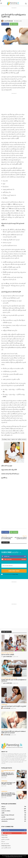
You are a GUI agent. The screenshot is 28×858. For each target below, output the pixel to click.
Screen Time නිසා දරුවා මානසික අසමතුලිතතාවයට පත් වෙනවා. (13, 680)
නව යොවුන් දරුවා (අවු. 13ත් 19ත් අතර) (7, 771)
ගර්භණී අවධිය (4, 704)
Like (25, 556)
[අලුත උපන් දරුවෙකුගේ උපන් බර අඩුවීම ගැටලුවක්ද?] (14, 694)
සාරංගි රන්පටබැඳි (9, 20)
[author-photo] (2, 656)
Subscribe (23, 559)
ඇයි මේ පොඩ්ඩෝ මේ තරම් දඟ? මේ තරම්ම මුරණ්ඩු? (6, 538)
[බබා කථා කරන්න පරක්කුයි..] (14, 643)
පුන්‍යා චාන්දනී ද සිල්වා (7, 656)
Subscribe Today (14, 571)
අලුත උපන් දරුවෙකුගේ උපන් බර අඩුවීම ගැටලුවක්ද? (13, 706)
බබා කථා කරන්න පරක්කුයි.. (7, 654)
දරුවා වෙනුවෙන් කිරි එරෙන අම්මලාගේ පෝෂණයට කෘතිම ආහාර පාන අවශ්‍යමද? (13, 732)
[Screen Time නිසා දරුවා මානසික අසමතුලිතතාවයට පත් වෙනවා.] (14, 668)
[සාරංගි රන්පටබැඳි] (2, 21)
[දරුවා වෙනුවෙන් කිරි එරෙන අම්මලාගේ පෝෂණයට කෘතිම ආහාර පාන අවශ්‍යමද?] (14, 720)
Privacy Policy (15, 574)
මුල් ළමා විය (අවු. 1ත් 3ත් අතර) (7, 652)
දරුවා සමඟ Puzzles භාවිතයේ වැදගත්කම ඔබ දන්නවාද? (21, 538)
